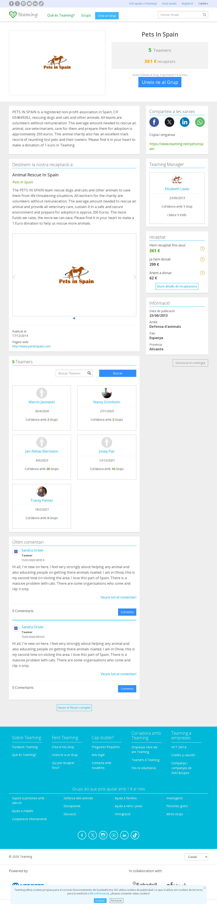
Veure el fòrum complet (74, 708)
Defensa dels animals (78, 798)
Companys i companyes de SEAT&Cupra (181, 768)
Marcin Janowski (42, 402)
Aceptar (100, 900)
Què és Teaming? (61, 15)
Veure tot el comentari (118, 597)
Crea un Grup (107, 16)
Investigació (174, 798)
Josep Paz (106, 451)
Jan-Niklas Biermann (41, 451)
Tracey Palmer (41, 500)
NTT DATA (178, 747)
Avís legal (98, 755)
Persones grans (177, 806)
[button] (74, 318)
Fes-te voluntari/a (144, 768)
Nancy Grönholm (106, 402)
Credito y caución (183, 755)
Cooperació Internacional (29, 819)
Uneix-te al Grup (160, 82)
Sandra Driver (33, 550)
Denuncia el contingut (190, 363)
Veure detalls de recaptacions (177, 286)
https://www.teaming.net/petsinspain (176, 146)
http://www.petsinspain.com (31, 346)
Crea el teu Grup (63, 747)
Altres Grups (174, 814)
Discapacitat (72, 806)
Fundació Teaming (25, 747)
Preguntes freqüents (106, 747)
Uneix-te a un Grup (65, 755)
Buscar (117, 373)
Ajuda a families (126, 798)
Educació (70, 814)
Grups (86, 15)
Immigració (122, 814)
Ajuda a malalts (22, 811)
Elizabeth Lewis (177, 189)
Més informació (98, 893)
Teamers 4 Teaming (145, 760)
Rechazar (116, 900)
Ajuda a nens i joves (128, 806)
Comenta (127, 612)
